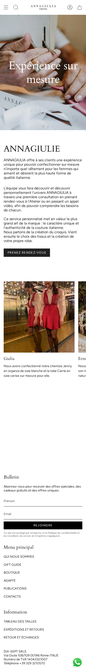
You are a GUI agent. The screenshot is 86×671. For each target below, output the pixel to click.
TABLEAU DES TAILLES (20, 621)
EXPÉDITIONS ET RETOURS (24, 630)
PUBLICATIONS (15, 588)
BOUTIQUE (12, 573)
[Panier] (79, 7)
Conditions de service (19, 535)
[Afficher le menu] (6, 7)
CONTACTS (12, 597)
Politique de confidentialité (62, 532)
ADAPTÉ (10, 581)
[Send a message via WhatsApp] (77, 662)
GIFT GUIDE (12, 565)
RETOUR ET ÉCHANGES (21, 637)
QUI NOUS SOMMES (19, 557)
